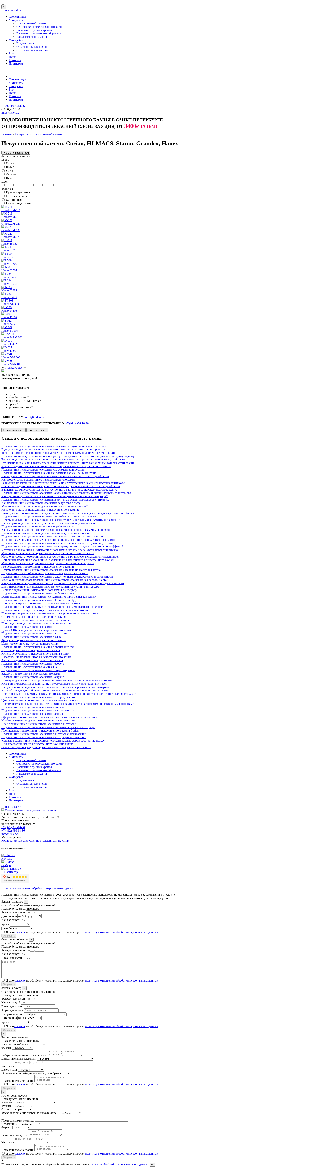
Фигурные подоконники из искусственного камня (33, 640)
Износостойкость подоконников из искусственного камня (38, 479)
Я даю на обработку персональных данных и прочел (82, 932)
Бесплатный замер (13, 430)
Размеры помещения (14, 1135)
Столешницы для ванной (32, 50)
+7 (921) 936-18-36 (77, 423)
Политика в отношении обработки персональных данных (38, 888)
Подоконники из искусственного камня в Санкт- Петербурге (40, 600)
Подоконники (25, 43)
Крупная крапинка (18, 192)
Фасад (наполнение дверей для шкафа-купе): (29, 1112)
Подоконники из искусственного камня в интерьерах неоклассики (43, 733)
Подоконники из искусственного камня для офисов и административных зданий (53, 536)
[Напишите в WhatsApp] (89, 423)
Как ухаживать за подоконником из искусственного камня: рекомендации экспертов (55, 687)
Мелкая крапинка (17, 196)
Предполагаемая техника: (17, 1120)
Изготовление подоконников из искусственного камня (36, 656)
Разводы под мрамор (19, 203)
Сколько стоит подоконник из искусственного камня (35, 620)
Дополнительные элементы (18, 1058)
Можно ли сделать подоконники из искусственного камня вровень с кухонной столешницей (60, 556)
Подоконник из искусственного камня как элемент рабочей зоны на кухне (48, 472)
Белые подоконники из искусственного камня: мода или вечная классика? (48, 596)
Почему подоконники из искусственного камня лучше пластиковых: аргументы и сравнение (60, 519)
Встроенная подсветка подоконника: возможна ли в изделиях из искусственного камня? (57, 559)
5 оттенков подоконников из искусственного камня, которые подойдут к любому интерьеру (59, 549)
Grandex (11, 174)
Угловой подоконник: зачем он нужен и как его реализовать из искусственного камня (56, 466)
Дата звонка (9, 916)
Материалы (16, 20)
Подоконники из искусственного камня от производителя (38, 670)
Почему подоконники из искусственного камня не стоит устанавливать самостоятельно (57, 680)
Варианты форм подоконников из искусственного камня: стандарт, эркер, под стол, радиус (59, 489)
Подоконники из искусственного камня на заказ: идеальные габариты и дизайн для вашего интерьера (66, 492)
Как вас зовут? (10, 919)
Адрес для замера (12, 1010)
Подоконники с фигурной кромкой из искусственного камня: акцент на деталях (52, 606)
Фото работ (16, 40)
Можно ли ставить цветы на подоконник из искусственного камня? (44, 506)
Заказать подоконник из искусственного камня (31, 673)
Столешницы (17, 16)
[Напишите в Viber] (91, 423)
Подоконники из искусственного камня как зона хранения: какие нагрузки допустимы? (57, 543)
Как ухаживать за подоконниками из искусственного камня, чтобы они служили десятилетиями (62, 583)
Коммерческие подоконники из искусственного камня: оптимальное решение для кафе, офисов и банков (68, 513)
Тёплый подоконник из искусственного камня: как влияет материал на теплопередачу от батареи (63, 459)
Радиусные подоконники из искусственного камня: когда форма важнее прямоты (53, 449)
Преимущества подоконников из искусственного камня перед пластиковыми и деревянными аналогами (67, 703)
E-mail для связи (11, 957)
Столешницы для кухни (31, 46)
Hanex (10, 178)
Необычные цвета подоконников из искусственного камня (38, 720)
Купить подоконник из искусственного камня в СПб (35, 653)
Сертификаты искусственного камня (39, 26)
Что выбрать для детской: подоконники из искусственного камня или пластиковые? (54, 690)
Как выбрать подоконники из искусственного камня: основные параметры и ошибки (55, 529)
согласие (19, 932)
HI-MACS (12, 167)
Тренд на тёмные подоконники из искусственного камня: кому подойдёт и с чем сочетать (58, 452)
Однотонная (14, 199)
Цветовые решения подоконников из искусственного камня (39, 700)
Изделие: (7, 1044)
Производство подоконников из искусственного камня (36, 623)
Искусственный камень (31, 23)
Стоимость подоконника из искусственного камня (33, 616)
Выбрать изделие (12, 1014)
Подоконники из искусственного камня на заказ (32, 713)
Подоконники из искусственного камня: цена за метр (35, 633)
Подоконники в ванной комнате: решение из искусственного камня (44, 573)
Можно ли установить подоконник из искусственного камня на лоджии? (47, 563)
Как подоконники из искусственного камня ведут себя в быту (40, 503)
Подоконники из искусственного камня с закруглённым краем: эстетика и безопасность (57, 576)
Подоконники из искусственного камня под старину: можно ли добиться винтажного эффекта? (62, 546)
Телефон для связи (13, 912)
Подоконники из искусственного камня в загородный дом (38, 697)
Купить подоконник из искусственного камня (30, 650)
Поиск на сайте (11, 10)
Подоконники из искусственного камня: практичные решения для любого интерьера (55, 499)
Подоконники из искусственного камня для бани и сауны (38, 593)
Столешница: (9, 1123)
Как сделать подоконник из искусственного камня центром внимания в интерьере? (54, 496)
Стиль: (5, 1109)
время (5, 924)
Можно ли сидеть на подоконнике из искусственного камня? (40, 509)
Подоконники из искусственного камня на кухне (32, 677)
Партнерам (16, 63)
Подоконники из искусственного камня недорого (32, 663)
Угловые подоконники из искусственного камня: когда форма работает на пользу (53, 740)
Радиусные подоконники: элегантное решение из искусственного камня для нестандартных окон (63, 482)
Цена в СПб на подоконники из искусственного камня (36, 630)
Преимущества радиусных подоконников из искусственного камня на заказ (49, 613)
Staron (10, 170)
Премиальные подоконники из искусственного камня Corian (40, 730)
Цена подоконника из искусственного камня (29, 643)
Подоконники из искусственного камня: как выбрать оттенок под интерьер (49, 516)
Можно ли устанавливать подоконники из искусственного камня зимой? (47, 553)
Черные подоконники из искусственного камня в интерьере (39, 590)
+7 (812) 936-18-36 (13, 830)
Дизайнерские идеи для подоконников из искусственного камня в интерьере (50, 586)
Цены (12, 56)
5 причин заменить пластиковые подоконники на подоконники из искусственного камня (58, 539)
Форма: (6, 1047)
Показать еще (13, 367)
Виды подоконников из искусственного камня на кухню (37, 743)
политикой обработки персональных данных (120, 1164)
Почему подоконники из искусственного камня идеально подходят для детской (51, 569)
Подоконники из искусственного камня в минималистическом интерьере (48, 727)
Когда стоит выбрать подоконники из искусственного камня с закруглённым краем (54, 683)
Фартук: (6, 1127)
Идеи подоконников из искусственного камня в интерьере (38, 723)
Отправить (9, 935)
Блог (12, 53)
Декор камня (9, 1069)
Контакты (15, 60)
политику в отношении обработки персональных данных (121, 932)
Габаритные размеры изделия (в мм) (24, 1055)
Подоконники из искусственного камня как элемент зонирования (43, 469)
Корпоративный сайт (15, 840)
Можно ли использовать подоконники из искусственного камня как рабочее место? (54, 579)
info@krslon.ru (35, 417)
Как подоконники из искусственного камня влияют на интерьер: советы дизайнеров (55, 476)
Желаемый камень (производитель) (23, 1073)
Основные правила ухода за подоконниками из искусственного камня (46, 747)
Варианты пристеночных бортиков (38, 33)
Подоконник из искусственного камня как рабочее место (37, 526)
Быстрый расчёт (37, 430)
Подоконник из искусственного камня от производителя (37, 646)
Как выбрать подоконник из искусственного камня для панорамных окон (48, 523)
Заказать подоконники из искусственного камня (32, 660)
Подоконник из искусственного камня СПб (29, 666)
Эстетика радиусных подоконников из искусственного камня (40, 603)
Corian (10, 163)
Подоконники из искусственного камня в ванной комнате (38, 710)
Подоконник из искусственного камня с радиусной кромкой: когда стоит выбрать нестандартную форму (67, 456)
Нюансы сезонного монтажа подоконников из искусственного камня (45, 533)
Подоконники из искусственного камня (26, 626)
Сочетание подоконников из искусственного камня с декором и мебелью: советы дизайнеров (60, 486)
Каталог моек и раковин (31, 36)
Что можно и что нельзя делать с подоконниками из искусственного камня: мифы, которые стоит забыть (67, 462)
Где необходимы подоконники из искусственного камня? (37, 566)
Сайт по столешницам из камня (49, 840)
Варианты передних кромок (34, 30)
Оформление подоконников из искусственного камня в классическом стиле (49, 717)
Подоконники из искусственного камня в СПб (31, 636)
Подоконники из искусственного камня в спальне (33, 707)
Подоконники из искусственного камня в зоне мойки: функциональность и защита (54, 446)
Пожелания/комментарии (17, 1080)
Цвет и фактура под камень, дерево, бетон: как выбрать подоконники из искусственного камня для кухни (68, 693)
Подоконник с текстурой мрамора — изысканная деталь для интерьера (46, 610)
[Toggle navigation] (2, 4)
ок (152, 1164)
